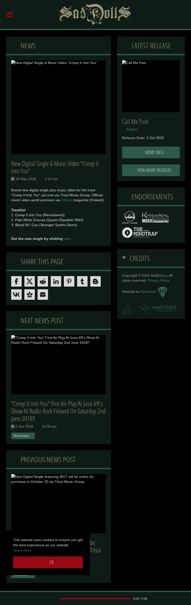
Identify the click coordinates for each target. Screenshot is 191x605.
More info (153, 152)
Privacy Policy (158, 280)
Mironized (149, 292)
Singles (132, 129)
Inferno (66, 200)
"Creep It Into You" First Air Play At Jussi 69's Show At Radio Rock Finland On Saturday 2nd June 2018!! (58, 411)
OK (51, 562)
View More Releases (154, 170)
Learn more (22, 550)
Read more (21, 436)
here (67, 239)
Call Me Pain (135, 121)
